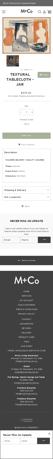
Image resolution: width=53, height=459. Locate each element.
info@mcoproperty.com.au (26, 383)
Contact (26, 319)
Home (26, 291)
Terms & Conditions (26, 309)
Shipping (22, 96)
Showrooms (26, 324)
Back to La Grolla (28, 260)
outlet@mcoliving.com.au (26, 372)
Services (27, 296)
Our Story (26, 346)
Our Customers (26, 305)
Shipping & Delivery (15, 190)
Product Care (26, 337)
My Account (26, 300)
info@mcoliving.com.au (26, 361)
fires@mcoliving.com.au (26, 404)
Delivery (26, 333)
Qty (26, 106)
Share (45, 75)
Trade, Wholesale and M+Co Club (26, 351)
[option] (19, 3)
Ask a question (12, 197)
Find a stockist (27, 144)
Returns (26, 328)
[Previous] (4, 61)
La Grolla (26, 69)
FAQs (26, 342)
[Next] (49, 61)
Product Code (26, 120)
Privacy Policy (26, 314)
